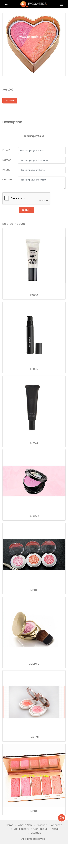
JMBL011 (34, 737)
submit (26, 210)
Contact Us (40, 829)
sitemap (36, 832)
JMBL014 (34, 516)
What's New (25, 825)
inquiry (10, 100)
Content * (8, 179)
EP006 (34, 295)
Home (9, 825)
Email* (6, 150)
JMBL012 (34, 663)
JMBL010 (34, 811)
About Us (56, 825)
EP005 (34, 369)
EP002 (34, 442)
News (55, 829)
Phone (6, 169)
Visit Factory (21, 829)
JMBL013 (34, 590)
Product (42, 825)
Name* (6, 160)
